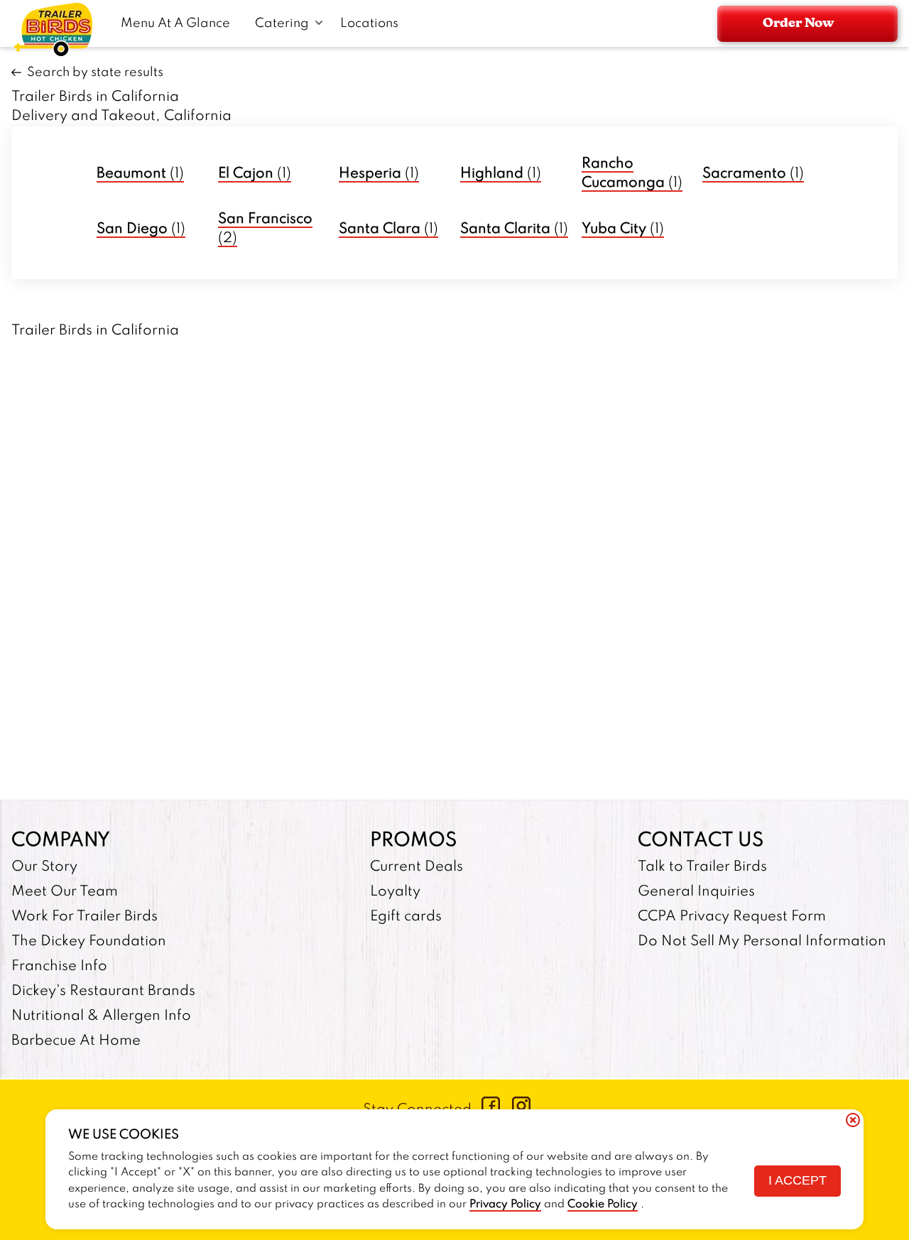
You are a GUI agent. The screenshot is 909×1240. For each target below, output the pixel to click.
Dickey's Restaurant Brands (103, 991)
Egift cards (406, 917)
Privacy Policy (505, 1204)
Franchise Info (59, 966)
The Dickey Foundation (88, 942)
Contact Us (700, 840)
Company (60, 840)
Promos (413, 840)
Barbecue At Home (76, 1041)
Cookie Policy (602, 1204)
